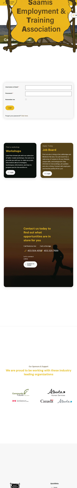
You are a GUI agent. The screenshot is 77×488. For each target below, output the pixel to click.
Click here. (24, 116)
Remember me (10, 99)
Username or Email (12, 87)
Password (9, 93)
